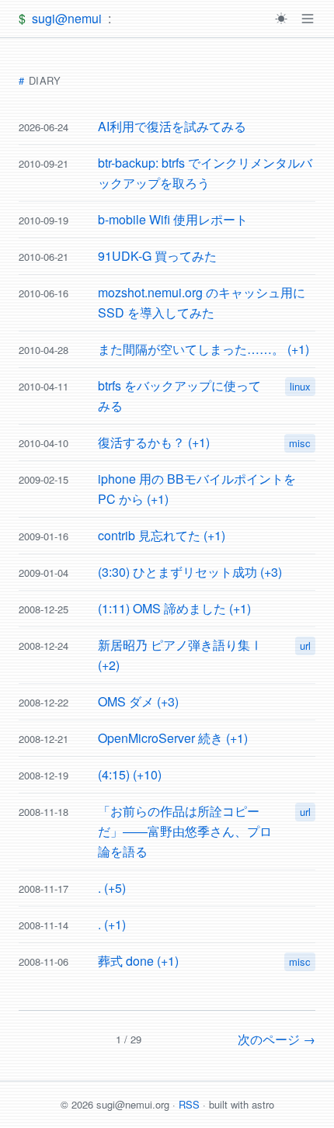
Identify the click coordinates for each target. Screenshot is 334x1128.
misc (300, 443)
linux (300, 386)
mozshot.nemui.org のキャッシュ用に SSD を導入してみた (201, 302)
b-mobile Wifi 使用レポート (173, 219)
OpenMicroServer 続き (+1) (173, 738)
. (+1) (112, 924)
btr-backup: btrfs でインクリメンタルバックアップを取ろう (205, 173)
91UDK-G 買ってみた (157, 256)
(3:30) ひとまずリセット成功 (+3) (190, 572)
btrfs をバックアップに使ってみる (179, 396)
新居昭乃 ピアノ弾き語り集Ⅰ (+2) (180, 655)
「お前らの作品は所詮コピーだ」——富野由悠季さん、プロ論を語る (185, 831)
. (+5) (112, 888)
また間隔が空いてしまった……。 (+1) (203, 349)
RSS (189, 1104)
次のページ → (276, 1039)
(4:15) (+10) (130, 774)
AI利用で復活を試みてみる (172, 126)
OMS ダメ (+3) (138, 701)
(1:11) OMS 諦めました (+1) (174, 608)
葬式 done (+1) (138, 961)
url (305, 645)
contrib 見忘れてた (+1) (161, 535)
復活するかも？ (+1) (154, 442)
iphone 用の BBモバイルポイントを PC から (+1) (197, 489)
